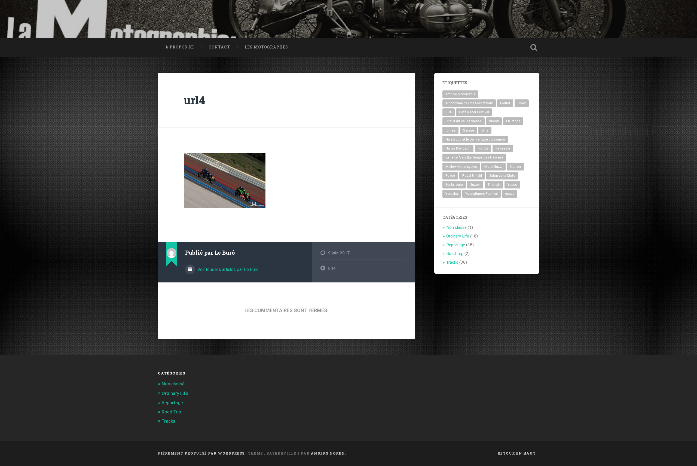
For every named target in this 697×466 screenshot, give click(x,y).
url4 (194, 100)
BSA (448, 112)
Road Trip (454, 253)
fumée (450, 130)
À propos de (179, 47)
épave (509, 194)
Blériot (505, 103)
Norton (515, 167)
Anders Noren (328, 453)
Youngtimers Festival (481, 194)
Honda (483, 148)
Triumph (494, 185)
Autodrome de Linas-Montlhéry (469, 103)
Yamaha (451, 194)
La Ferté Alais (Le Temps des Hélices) (474, 157)
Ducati (494, 121)
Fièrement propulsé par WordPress (201, 453)
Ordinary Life (457, 236)
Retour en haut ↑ (518, 453)
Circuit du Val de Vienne (463, 121)
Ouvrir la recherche (533, 47)
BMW (522, 103)
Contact (219, 47)
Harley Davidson (457, 148)
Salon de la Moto (502, 176)
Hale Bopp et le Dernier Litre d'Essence (475, 139)
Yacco (512, 185)
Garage (468, 130)
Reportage (455, 244)
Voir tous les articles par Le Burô (227, 269)
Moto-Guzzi (493, 167)
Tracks (452, 262)
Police (450, 176)
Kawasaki (503, 148)
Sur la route (454, 185)
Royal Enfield (472, 176)
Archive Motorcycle (460, 94)
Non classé (456, 227)
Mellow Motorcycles (461, 167)
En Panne (513, 121)
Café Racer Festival (474, 112)
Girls (484, 130)
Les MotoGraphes (266, 47)
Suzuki (475, 185)
